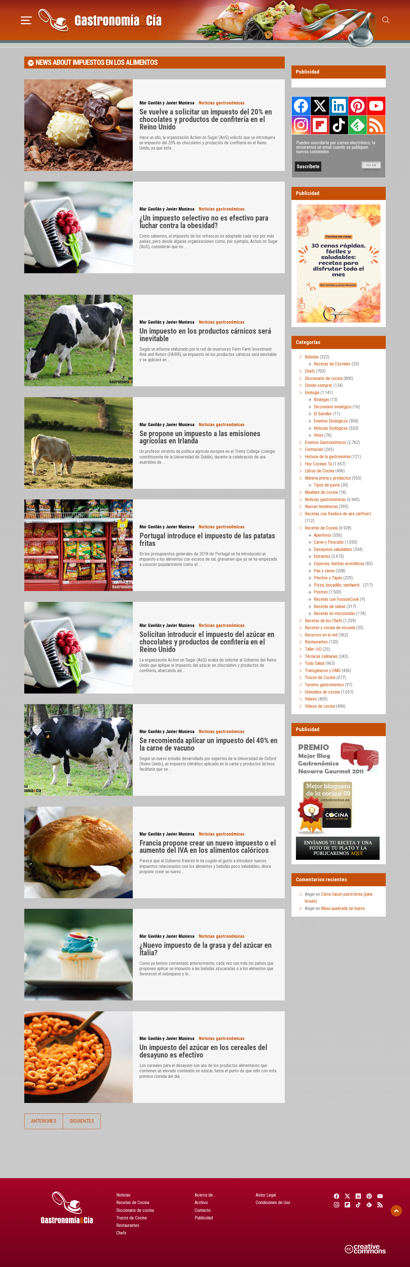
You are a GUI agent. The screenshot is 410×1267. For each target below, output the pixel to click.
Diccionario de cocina (324, 378)
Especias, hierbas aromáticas (339, 563)
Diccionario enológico (332, 406)
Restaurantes (316, 642)
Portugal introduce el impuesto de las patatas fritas (207, 539)
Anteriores (43, 1121)
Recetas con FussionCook (336, 599)
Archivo (201, 1202)
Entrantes (322, 556)
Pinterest (357, 106)
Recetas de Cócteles (332, 364)
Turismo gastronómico (324, 684)
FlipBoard (320, 125)
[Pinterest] (369, 1196)
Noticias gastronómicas (222, 103)
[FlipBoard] (347, 1204)
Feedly (357, 125)
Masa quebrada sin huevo (343, 908)
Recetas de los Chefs (323, 620)
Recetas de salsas (330, 606)
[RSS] (380, 1204)
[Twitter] (347, 1196)
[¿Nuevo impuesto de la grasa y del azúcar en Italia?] (78, 954)
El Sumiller (323, 413)
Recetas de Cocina (321, 528)
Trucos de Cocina (320, 677)
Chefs (310, 371)
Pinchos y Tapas (328, 577)
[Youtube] (380, 1196)
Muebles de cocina (321, 492)
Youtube (376, 106)
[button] (26, 19)
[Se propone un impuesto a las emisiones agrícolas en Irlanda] (78, 443)
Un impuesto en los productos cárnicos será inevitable (205, 335)
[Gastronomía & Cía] (99, 20)
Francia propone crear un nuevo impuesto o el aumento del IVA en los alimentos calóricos (207, 847)
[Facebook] (336, 1196)
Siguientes (82, 1121)
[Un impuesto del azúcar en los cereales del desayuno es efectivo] (78, 1057)
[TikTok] (358, 1204)
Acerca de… (205, 1195)
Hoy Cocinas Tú (318, 464)
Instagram (301, 125)
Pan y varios (324, 570)
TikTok (338, 125)
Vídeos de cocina (320, 706)
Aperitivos (322, 535)
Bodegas (321, 399)
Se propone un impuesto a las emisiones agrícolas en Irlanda (200, 437)
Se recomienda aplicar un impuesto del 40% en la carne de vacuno (208, 744)
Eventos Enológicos (331, 421)
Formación (314, 449)
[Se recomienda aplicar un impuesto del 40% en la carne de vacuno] (78, 750)
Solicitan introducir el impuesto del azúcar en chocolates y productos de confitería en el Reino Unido (206, 642)
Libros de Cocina (319, 470)
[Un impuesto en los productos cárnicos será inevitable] (78, 340)
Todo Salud (314, 663)
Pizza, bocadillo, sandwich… (338, 585)
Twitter (320, 106)
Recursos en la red (321, 635)
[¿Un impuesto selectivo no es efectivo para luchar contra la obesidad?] (78, 227)
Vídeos (311, 699)
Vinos (318, 435)
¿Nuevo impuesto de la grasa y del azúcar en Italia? (205, 949)
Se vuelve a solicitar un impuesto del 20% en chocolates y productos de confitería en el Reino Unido (205, 119)
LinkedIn (338, 106)
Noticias (123, 1195)
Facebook (301, 106)
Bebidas (312, 357)
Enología (312, 392)
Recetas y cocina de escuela (330, 627)
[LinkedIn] (358, 1196)
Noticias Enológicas (331, 428)
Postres (321, 592)
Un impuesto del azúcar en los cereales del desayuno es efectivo (203, 1051)
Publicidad (204, 1217)
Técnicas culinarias (321, 656)
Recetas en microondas (334, 613)
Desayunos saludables (333, 549)
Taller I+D (313, 649)
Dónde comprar (318, 385)
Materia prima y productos (328, 478)
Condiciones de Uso (273, 1202)
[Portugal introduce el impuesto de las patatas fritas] (78, 545)
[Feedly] (369, 1204)
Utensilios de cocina (322, 692)
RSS (376, 125)
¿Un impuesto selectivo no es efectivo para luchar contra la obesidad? (203, 222)
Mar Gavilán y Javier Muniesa (166, 103)
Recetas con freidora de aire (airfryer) (338, 513)
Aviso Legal (266, 1195)
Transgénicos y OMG (323, 670)
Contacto (203, 1210)
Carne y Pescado (329, 542)
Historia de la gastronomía (327, 456)
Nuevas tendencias (321, 506)
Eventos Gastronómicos (325, 442)
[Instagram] (336, 1204)
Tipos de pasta (327, 485)
